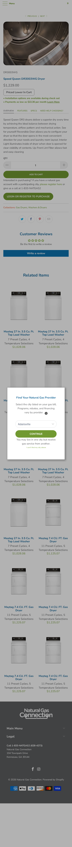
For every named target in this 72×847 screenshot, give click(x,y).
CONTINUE (36, 434)
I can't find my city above (36, 447)
